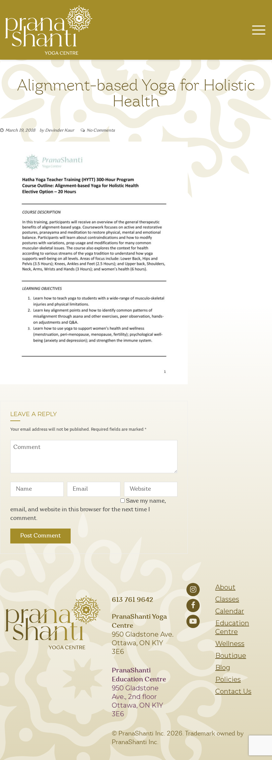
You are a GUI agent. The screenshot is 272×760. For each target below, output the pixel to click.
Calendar (229, 611)
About (225, 587)
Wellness (229, 644)
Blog (222, 667)
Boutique (230, 656)
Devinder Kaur (59, 130)
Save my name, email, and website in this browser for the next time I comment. (88, 509)
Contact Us (233, 691)
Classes (227, 599)
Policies (228, 679)
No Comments (101, 130)
